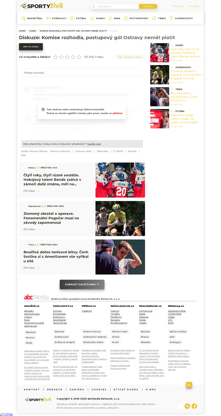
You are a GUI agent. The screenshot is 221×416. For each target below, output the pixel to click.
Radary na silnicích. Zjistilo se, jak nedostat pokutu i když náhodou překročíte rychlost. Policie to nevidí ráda (66, 356)
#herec (145, 336)
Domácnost (145, 311)
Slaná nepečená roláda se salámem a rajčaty (122, 359)
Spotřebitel (59, 320)
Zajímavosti (184, 18)
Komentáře (59, 313)
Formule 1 (59, 18)
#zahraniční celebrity (95, 336)
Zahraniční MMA (177, 311)
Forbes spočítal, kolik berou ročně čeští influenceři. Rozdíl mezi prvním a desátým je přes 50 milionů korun (94, 372)
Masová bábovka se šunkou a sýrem (120, 367)
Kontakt (32, 389)
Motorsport (139, 18)
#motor (30, 337)
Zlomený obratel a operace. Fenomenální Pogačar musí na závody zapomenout (51, 218)
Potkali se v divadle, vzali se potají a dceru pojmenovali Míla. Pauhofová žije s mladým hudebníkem (94, 356)
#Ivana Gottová (91, 331)
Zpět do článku (31, 47)
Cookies (99, 389)
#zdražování (61, 336)
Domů (22, 31)
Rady (27, 320)
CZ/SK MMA (174, 313)
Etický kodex (126, 389)
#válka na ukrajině (65, 342)
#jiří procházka (178, 331)
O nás (151, 389)
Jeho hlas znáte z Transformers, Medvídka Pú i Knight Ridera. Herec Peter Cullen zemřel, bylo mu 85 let (151, 372)
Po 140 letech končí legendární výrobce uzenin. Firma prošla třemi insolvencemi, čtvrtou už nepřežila (149, 356)
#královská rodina (93, 342)
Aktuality (29, 311)
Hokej (100, 18)
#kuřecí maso (120, 331)
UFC (170, 320)
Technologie (60, 322)
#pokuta (31, 332)
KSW (171, 322)
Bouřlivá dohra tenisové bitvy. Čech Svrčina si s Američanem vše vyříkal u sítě (56, 256)
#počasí (145, 331)
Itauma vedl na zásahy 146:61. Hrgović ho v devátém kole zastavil (179, 353)
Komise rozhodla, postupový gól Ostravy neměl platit (73, 31)
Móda (142, 320)
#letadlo (145, 342)
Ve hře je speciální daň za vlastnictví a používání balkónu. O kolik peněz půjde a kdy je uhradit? (65, 371)
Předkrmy (116, 317)
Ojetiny (28, 317)
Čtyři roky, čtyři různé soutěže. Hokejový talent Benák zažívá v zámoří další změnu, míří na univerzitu (185, 56)
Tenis (162, 18)
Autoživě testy (32, 313)
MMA (117, 18)
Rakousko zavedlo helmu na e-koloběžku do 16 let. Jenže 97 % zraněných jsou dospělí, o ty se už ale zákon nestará (36, 357)
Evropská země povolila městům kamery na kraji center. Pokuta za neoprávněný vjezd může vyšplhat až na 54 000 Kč (37, 373)
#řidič (29, 342)
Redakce (55, 389)
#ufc (172, 336)
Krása (142, 313)
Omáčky (115, 313)
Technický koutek (34, 322)
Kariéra (77, 389)
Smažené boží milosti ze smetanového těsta (122, 351)
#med (115, 336)
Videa (171, 317)
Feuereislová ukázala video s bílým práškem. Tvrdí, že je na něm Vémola (179, 365)
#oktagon (175, 342)
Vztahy (143, 322)
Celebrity (87, 311)
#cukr (115, 342)
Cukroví (114, 311)
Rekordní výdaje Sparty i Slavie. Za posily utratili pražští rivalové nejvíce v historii (184, 122)
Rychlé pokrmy (118, 322)
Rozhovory (59, 317)
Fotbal (81, 18)
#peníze (59, 331)
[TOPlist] (6, 414)
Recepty (115, 320)
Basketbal (35, 18)
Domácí (57, 311)
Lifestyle (143, 317)
